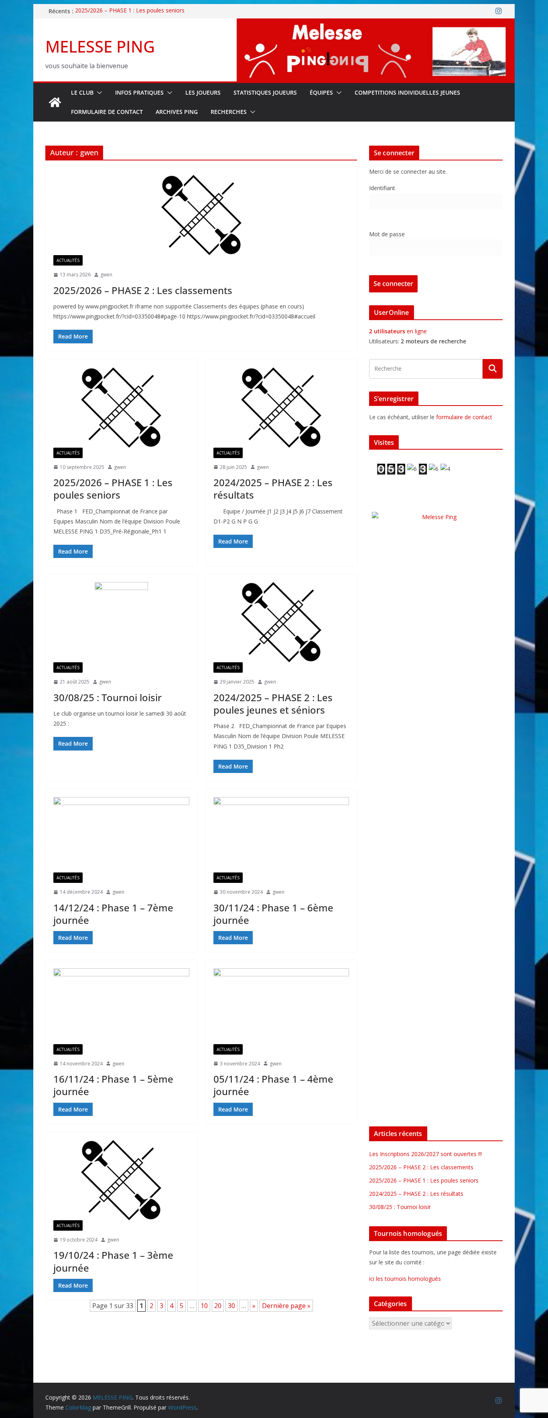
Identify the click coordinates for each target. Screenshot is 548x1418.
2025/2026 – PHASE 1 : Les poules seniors (130, 11)
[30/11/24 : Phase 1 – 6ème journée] (281, 834)
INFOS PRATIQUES (139, 92)
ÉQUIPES (321, 92)
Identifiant (382, 188)
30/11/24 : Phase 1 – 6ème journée (273, 914)
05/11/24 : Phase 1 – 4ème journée (273, 1085)
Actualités (68, 260)
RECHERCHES (229, 112)
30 (231, 1305)
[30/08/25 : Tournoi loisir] (121, 622)
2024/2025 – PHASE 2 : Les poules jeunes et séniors (273, 703)
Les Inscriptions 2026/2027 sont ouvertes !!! (425, 1154)
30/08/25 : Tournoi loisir (107, 697)
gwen (106, 274)
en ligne (398, 331)
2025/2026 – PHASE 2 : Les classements (142, 290)
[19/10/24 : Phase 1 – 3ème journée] (121, 1180)
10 (204, 1305)
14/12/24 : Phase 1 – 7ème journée (113, 914)
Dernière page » (286, 1305)
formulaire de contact (464, 417)
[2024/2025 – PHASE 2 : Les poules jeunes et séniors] (281, 622)
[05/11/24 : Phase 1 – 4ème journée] (281, 1006)
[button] (97, 92)
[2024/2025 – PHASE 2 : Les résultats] (281, 407)
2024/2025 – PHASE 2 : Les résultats (273, 488)
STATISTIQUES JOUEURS (265, 92)
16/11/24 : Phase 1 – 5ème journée (113, 1085)
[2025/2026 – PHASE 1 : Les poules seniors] (121, 407)
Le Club (82, 92)
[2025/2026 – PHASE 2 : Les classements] (201, 215)
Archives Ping (177, 112)
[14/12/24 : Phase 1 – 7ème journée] (121, 834)
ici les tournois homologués (405, 1278)
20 (217, 1305)
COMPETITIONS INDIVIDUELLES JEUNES (407, 92)
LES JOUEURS (203, 92)
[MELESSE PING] (55, 102)
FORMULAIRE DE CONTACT (107, 112)
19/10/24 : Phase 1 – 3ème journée (113, 1261)
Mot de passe (387, 234)
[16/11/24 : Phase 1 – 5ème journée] (121, 1006)
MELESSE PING (100, 46)
